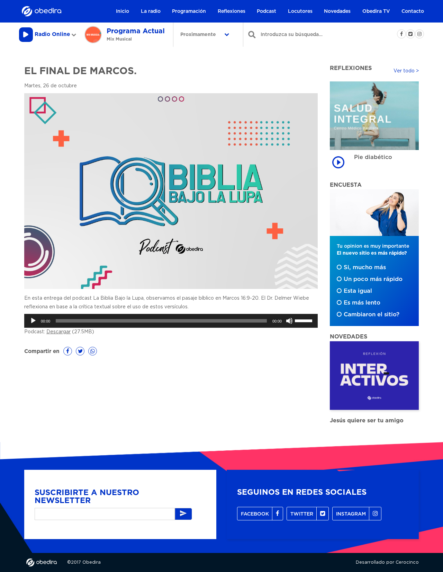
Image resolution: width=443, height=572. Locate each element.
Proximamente (198, 34)
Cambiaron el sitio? (371, 314)
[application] (171, 321)
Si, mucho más (365, 267)
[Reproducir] (33, 320)
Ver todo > (406, 71)
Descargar (58, 331)
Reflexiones (231, 11)
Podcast (266, 11)
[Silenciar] (289, 320)
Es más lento (362, 303)
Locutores (300, 11)
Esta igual (358, 291)
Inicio (122, 11)
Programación (189, 11)
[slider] (304, 320)
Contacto (412, 11)
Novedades (337, 11)
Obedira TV (376, 11)
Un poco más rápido (373, 279)
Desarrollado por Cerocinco (387, 562)
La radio (151, 11)
